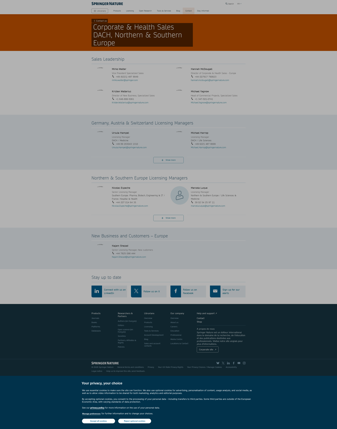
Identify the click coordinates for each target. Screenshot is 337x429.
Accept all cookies (98, 421)
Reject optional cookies (134, 421)
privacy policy (97, 407)
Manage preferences (91, 414)
